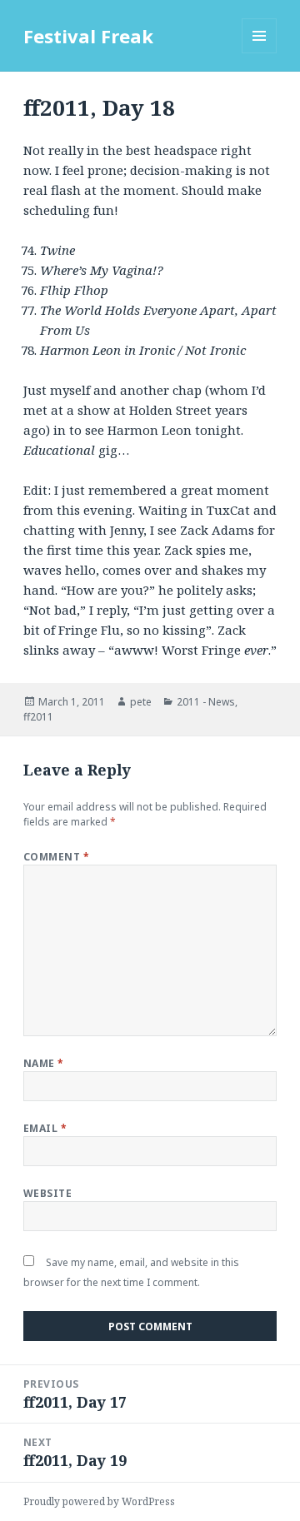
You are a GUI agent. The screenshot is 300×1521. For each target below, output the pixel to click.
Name (43, 1063)
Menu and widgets (259, 52)
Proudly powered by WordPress (99, 1501)
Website (47, 1193)
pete (141, 702)
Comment (56, 857)
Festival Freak (88, 35)
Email (45, 1128)
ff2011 (38, 717)
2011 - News (206, 702)
